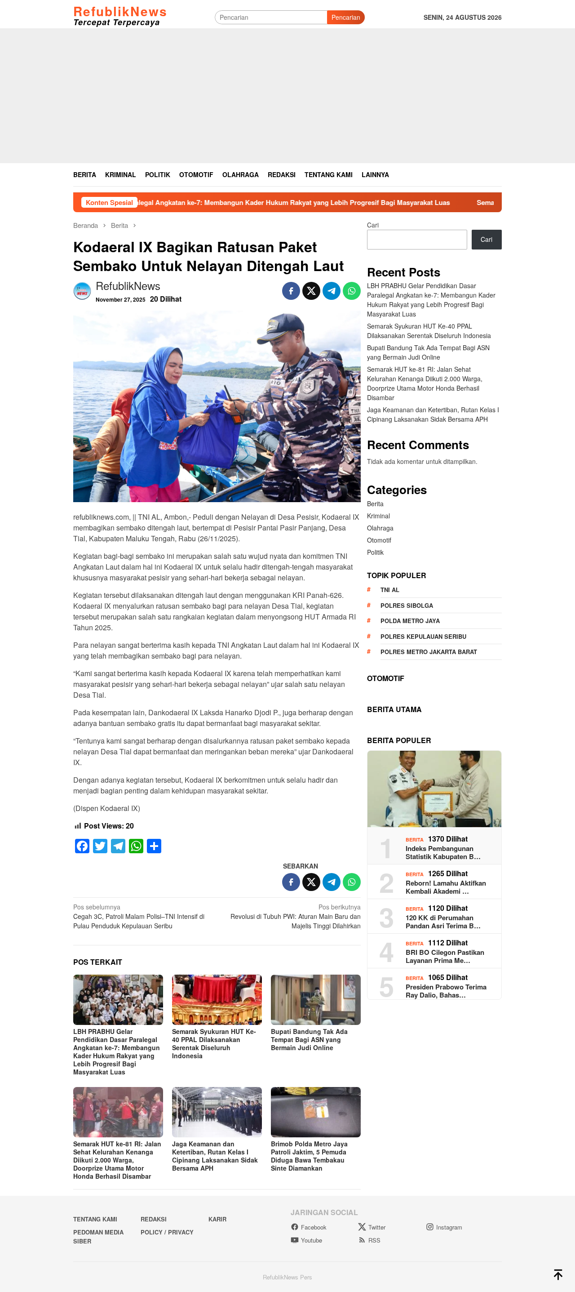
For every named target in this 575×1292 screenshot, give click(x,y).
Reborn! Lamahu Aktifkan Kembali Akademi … (446, 887)
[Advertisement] (287, 96)
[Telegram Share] (332, 291)
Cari (373, 224)
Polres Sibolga (406, 605)
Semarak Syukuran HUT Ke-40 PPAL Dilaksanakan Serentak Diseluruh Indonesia (214, 1043)
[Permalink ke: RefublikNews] (82, 289)
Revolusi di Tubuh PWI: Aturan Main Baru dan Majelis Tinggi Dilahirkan (295, 916)
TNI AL (389, 589)
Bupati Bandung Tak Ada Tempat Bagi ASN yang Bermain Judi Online (309, 1039)
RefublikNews (120, 11)
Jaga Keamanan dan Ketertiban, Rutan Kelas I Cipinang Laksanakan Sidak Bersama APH (215, 1155)
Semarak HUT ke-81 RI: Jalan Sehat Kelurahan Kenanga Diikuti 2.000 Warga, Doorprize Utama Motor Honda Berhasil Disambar (117, 1160)
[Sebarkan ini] (291, 291)
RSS (374, 1240)
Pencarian (346, 17)
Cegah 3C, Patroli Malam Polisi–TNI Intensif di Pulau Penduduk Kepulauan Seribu (138, 916)
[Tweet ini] (311, 291)
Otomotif (379, 539)
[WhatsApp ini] (352, 291)
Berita (375, 503)
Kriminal (378, 515)
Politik (375, 552)
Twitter (376, 1227)
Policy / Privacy (167, 1232)
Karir (217, 1219)
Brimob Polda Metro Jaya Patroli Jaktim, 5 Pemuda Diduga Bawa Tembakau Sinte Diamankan (309, 1155)
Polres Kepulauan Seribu (423, 636)
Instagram (449, 1227)
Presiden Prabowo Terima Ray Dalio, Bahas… (446, 991)
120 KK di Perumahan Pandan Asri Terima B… (443, 921)
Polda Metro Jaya (410, 620)
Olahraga (380, 527)
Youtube (311, 1240)
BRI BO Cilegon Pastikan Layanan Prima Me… (445, 956)
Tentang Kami (95, 1219)
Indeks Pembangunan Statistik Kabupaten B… (443, 852)
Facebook (314, 1227)
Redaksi (154, 1219)
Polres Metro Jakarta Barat (428, 651)
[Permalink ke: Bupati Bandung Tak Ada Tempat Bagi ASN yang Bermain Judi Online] (316, 1000)
